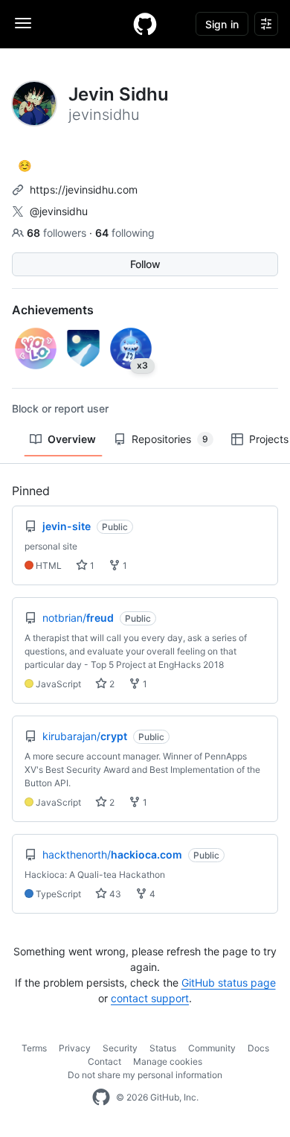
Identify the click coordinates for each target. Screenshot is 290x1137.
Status (162, 1048)
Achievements (53, 309)
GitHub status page (228, 982)
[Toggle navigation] (23, 23)
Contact (104, 1061)
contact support (150, 998)
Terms (34, 1048)
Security (120, 1048)
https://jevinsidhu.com (84, 189)
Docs (258, 1048)
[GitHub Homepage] (101, 1097)
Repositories (170, 439)
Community (212, 1048)
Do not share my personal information (145, 1074)
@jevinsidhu (59, 211)
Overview (72, 439)
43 (114, 893)
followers (58, 232)
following (125, 232)
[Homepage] (145, 24)
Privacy (75, 1048)
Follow (145, 264)
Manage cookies (167, 1061)
